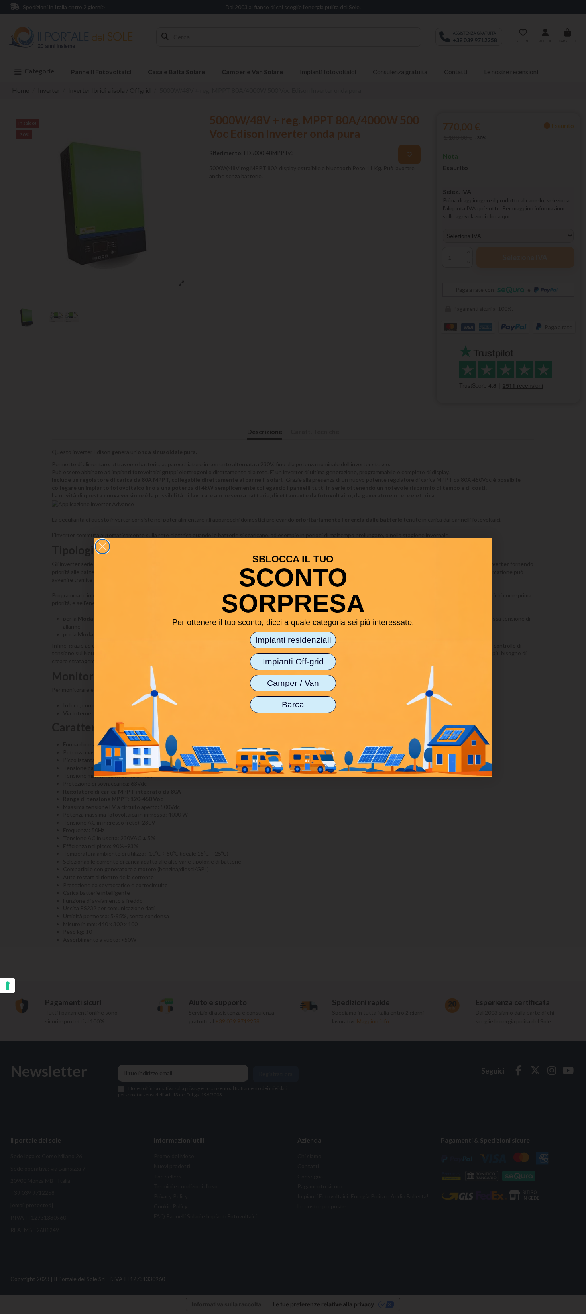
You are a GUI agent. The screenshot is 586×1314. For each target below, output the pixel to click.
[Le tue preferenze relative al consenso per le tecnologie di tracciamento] (7, 985)
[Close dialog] (102, 546)
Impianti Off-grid (293, 661)
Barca (293, 704)
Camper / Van (293, 682)
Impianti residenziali (293, 639)
